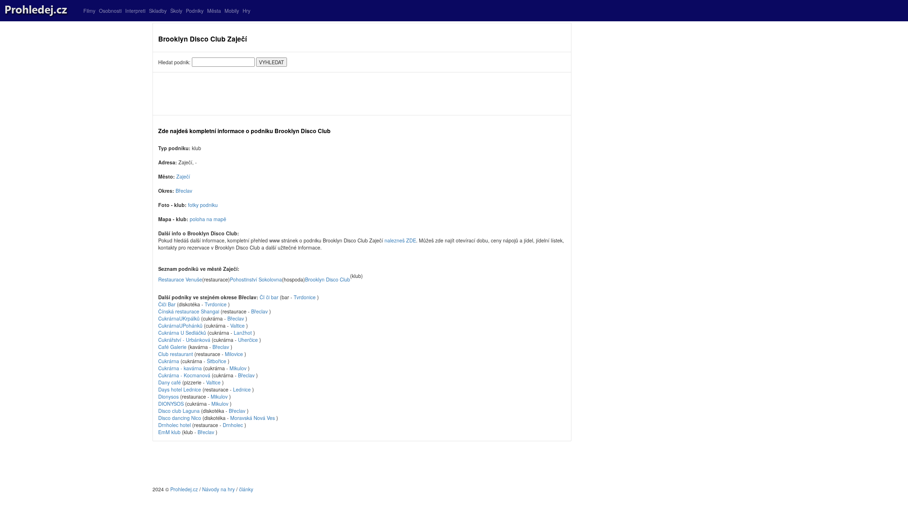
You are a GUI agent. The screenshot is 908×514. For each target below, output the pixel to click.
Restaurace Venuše (180, 279)
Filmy (89, 10)
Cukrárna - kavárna (180, 368)
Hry (246, 10)
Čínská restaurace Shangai (188, 311)
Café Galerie (173, 346)
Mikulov (238, 368)
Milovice (234, 353)
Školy (176, 10)
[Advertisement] (362, 94)
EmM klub (169, 432)
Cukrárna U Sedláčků (182, 332)
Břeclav (184, 190)
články (246, 489)
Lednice (242, 389)
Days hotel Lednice (179, 389)
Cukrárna (169, 361)
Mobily (232, 10)
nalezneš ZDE (400, 240)
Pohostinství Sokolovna (256, 279)
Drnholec (233, 424)
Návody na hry (218, 489)
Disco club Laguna (179, 410)
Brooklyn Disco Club (327, 279)
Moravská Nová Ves (252, 417)
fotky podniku (203, 204)
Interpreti (135, 10)
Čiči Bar (167, 304)
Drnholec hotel (174, 424)
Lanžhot (243, 332)
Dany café (169, 382)
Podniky (195, 10)
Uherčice (248, 339)
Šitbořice (216, 361)
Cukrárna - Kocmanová (185, 375)
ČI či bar (269, 297)
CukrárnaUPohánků (180, 325)
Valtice (237, 325)
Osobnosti (110, 10)
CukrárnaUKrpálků (179, 318)
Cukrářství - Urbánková (185, 339)
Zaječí (183, 176)
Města (214, 10)
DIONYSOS (171, 403)
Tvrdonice (305, 297)
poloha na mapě (208, 219)
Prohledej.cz (184, 489)
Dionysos (168, 396)
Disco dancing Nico (179, 417)
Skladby (158, 10)
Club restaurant (176, 353)
